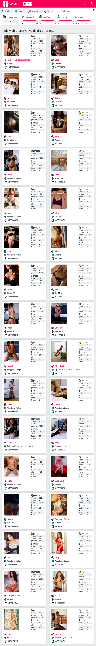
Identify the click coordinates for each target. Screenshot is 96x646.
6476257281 (13, 565)
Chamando (67, 11)
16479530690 (13, 67)
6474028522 (60, 526)
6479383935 (60, 603)
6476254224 (13, 641)
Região (7, 11)
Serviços (34, 11)
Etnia (48, 11)
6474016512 (60, 565)
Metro (20, 11)
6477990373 (60, 67)
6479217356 (13, 603)
